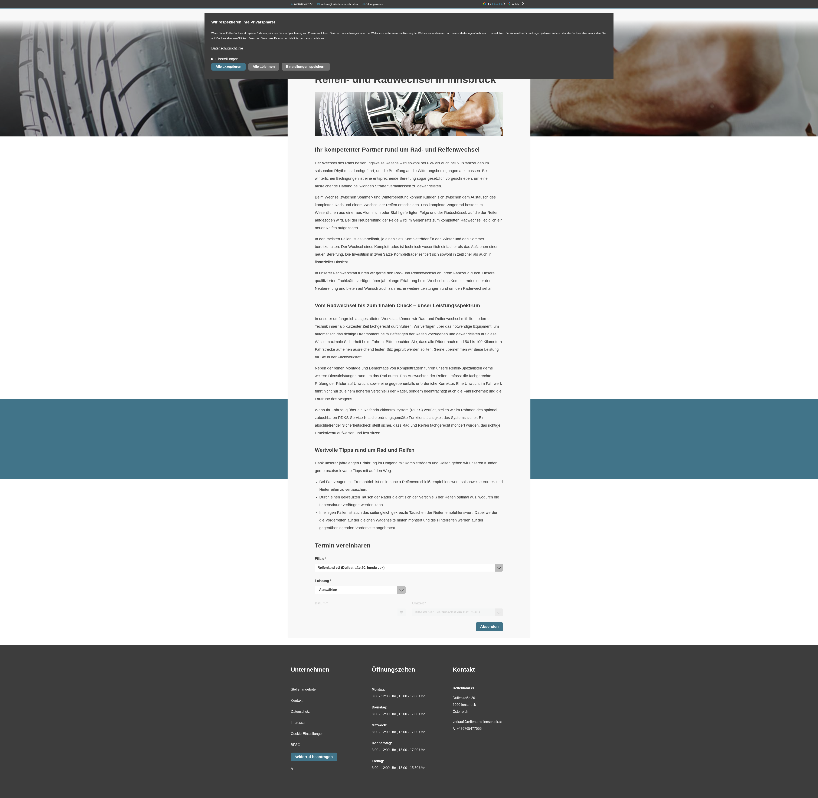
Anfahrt (516, 4)
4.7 (489, 4)
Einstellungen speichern (305, 66)
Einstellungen (226, 59)
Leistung (323, 581)
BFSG (295, 745)
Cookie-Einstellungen (307, 734)
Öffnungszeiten (374, 4)
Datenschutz (300, 711)
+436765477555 (303, 4)
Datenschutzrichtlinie (227, 48)
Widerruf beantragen (314, 757)
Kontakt (296, 700)
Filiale (320, 558)
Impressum (299, 722)
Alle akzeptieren (228, 66)
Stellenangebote (303, 689)
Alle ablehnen (264, 66)
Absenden (489, 626)
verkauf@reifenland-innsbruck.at (340, 4)
